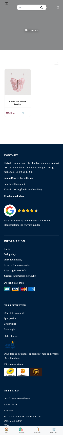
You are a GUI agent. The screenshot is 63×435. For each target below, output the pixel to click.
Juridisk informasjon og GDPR (20, 275)
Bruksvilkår (10, 323)
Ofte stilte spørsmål (14, 312)
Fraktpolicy (10, 254)
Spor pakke (10, 318)
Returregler (10, 329)
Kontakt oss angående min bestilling (23, 189)
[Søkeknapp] (41, 7)
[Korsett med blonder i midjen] (18, 82)
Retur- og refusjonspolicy (17, 264)
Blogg (7, 248)
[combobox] (28, 7)
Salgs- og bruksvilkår (15, 270)
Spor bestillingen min (15, 183)
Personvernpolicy (13, 259)
